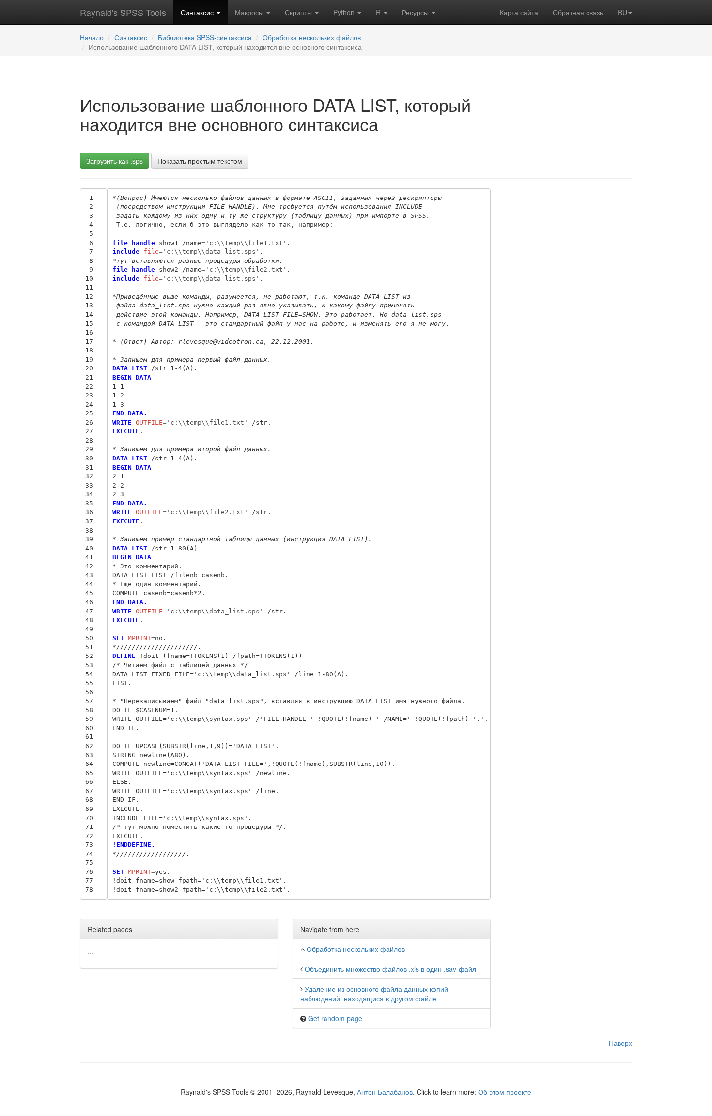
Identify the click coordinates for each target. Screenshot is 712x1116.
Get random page (335, 1018)
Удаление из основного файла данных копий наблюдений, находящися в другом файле (374, 993)
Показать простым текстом (199, 161)
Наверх (620, 1043)
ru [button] (622, 12)
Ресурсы (416, 12)
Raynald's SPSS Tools (123, 12)
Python (344, 12)
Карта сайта (519, 12)
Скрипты (299, 12)
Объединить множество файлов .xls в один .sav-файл (390, 969)
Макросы (250, 12)
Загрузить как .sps (114, 161)
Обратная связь (578, 12)
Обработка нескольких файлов (312, 37)
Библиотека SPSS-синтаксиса (205, 37)
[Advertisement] (569, 333)
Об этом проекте (504, 1092)
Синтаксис (198, 12)
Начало (92, 37)
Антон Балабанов (385, 1092)
